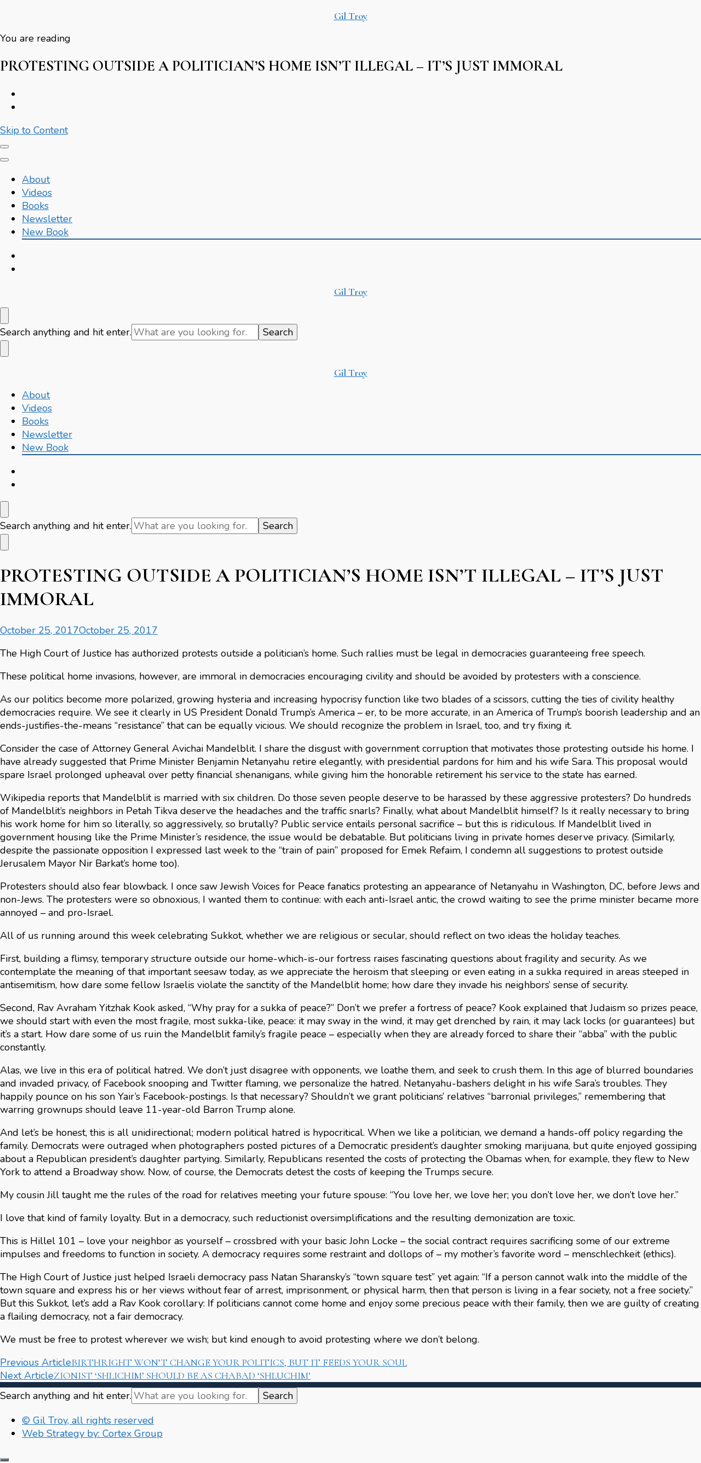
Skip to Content (34, 130)
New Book (45, 232)
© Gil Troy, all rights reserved (88, 1420)
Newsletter (47, 218)
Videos (37, 192)
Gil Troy (350, 16)
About (36, 179)
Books (35, 205)
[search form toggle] (4, 315)
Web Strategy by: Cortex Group (92, 1433)
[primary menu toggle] (4, 146)
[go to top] (4, 1459)
